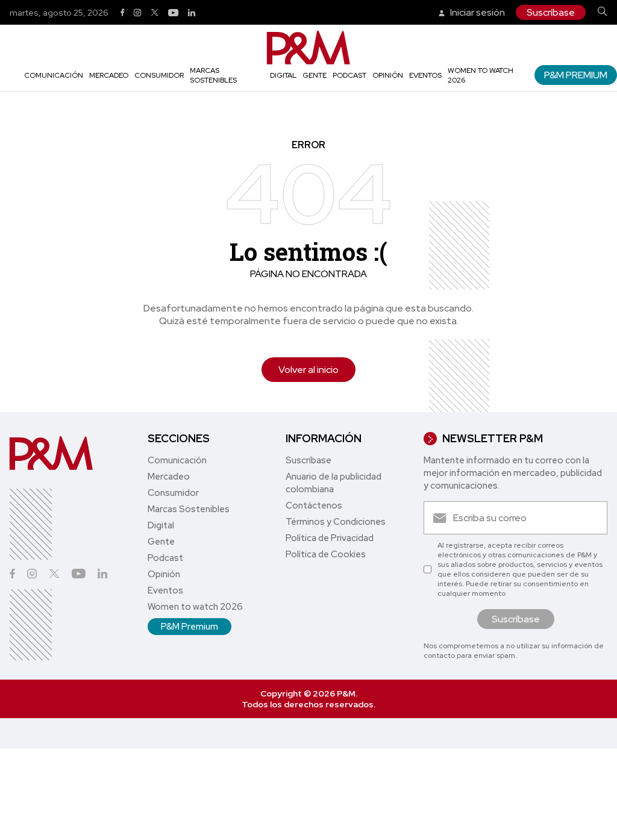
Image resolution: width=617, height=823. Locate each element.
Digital (283, 75)
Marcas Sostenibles (213, 75)
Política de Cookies (326, 554)
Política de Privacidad (330, 538)
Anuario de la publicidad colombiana (333, 483)
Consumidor (159, 75)
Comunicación (53, 75)
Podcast (349, 75)
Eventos (425, 75)
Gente (314, 75)
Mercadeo (108, 75)
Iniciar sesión (476, 12)
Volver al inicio (308, 369)
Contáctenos (314, 505)
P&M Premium (575, 75)
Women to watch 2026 (195, 607)
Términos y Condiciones (336, 522)
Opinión (387, 75)
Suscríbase (551, 12)
